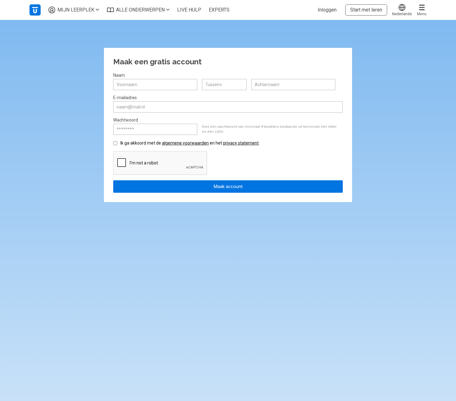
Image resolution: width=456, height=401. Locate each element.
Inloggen (327, 10)
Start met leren (366, 10)
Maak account (228, 186)
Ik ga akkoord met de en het (189, 143)
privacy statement (241, 143)
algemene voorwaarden (185, 143)
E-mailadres (125, 97)
